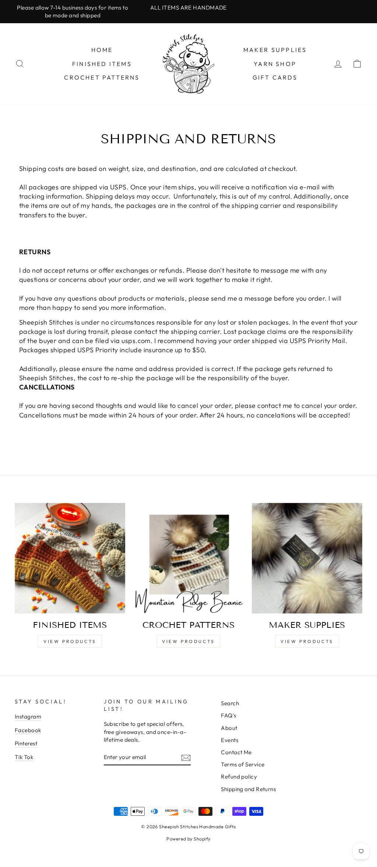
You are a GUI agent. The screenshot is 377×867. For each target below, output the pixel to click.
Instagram (28, 716)
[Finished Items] (70, 558)
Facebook (28, 730)
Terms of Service (242, 764)
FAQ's (228, 715)
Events (229, 740)
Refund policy (239, 776)
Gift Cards (275, 77)
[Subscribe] (186, 757)
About (229, 727)
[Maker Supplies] (307, 558)
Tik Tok (24, 757)
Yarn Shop (275, 63)
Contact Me (236, 752)
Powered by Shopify (188, 839)
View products (307, 641)
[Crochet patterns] (188, 558)
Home (102, 49)
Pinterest (26, 743)
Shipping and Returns (248, 789)
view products (69, 641)
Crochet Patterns (102, 77)
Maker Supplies (275, 49)
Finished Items (102, 63)
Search (230, 703)
